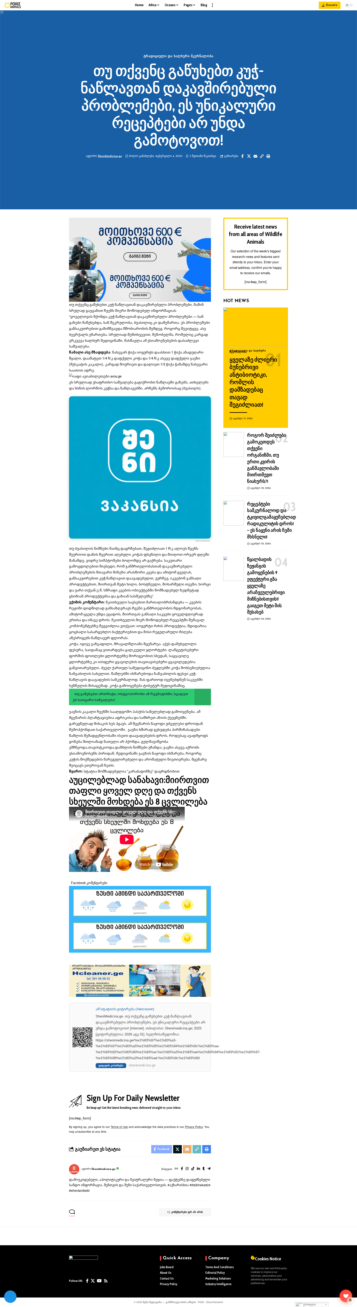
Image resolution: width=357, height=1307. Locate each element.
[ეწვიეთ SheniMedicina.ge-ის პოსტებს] (74, 1169)
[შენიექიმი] (346, 1296)
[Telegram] (209, 1169)
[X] (93, 1280)
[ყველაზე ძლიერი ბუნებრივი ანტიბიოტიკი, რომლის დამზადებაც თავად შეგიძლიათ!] (255, 326)
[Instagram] (187, 1169)
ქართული (309, 1304)
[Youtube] (99, 1280)
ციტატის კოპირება (111, 1065)
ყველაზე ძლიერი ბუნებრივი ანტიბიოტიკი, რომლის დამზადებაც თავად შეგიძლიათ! (253, 382)
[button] (212, 5)
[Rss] (106, 1280)
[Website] (176, 1169)
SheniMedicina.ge (110, 156)
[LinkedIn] (198, 1169)
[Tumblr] (203, 1169)
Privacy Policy (194, 1127)
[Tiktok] (193, 1169)
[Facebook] (181, 1169)
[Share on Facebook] (242, 156)
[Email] (255, 156)
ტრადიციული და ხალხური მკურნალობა (179, 56)
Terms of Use (119, 1127)
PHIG (201, 1302)
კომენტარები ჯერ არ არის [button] (187, 1212)
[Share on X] (249, 156)
